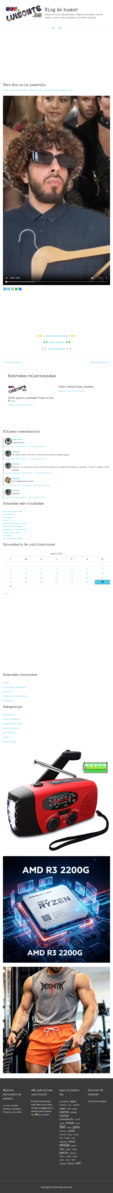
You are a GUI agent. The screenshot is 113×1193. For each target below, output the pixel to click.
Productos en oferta (12, 1112)
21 (72, 577)
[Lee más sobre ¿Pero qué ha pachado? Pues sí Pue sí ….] (17, 389)
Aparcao (7, 691)
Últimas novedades (57, 349)
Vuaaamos (8, 517)
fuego (69, 1127)
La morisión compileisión (14, 687)
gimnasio (63, 1131)
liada (61, 1138)
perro (63, 1152)
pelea (74, 1149)
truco (70, 1163)
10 (11, 573)
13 (56, 573)
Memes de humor (11, 728)
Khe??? (6, 520)
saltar (75, 1156)
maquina (63, 1142)
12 (41, 573)
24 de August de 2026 (36, 497)
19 (41, 577)
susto (67, 1160)
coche (64, 1112)
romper (62, 1156)
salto (61, 1160)
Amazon (63, 1105)
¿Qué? (6, 682)
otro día (54, 90)
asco (70, 1105)
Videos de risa (35, 90)
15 (87, 573)
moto (73, 1145)
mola (64, 1145)
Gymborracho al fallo (13, 538)
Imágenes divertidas (12, 723)
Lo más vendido (10, 1105)
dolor (78, 1123)
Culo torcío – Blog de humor (15, 497)
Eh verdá (7, 535)
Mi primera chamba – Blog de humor (18, 473)
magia (67, 1138)
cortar (62, 1123)
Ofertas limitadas (57, 342)
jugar (70, 1134)
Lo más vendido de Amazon (56, 336)
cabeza (76, 1105)
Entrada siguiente (100, 362)
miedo (71, 1141)
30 (102, 582)
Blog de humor (61, 10)
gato (76, 1127)
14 (72, 573)
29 (87, 582)
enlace (44, 1108)
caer (62, 1108)
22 (87, 577)
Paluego (16, 478)
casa (74, 1108)
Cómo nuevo (9, 514)
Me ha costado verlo (12, 511)
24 (10, 582)
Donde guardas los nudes (15, 523)
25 (26, 582)
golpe (71, 1130)
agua (73, 1101)
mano (73, 1138)
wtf (78, 1163)
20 (56, 577)
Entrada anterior (12, 362)
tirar (73, 1159)
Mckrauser (17, 439)
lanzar (76, 1134)
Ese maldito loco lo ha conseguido (18, 485)
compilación (66, 1119)
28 (72, 582)
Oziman (16, 452)
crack (70, 1123)
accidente (64, 1101)
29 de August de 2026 (37, 446)
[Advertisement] (56, 53)
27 (56, 582)
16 (102, 573)
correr (77, 1119)
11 (26, 573)
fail (62, 1126)
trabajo (62, 1163)
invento (63, 1134)
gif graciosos (9, 714)
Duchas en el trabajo (13, 526)
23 (102, 577)
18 (26, 577)
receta (73, 1153)
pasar (68, 1149)
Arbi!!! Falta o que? (12, 532)
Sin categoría (9, 732)
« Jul (5, 593)
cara (69, 1109)
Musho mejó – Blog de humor (16, 446)
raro (70, 90)
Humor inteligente (11, 719)
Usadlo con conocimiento (15, 529)
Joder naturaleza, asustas (76, 387)
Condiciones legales (97, 1101)
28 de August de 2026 (37, 459)
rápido (68, 1156)
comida (64, 1115)
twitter (6, 737)
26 (41, 582)
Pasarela (63, 90)
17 (11, 577)
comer (73, 1112)
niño (61, 1149)
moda (46, 90)
